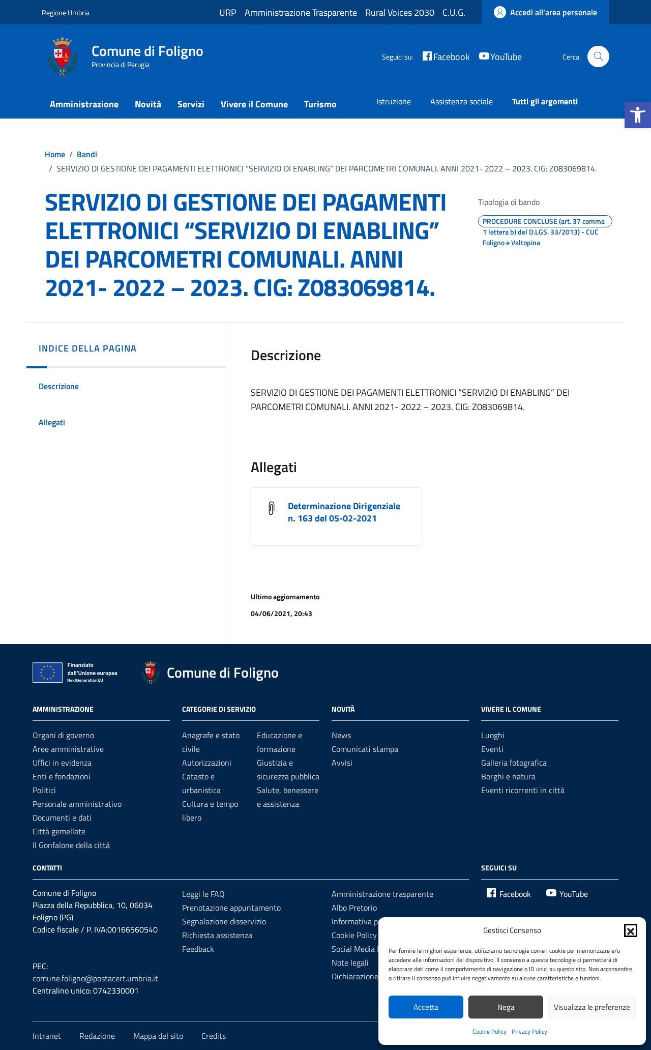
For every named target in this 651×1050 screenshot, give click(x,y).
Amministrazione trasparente (382, 894)
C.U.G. (453, 12)
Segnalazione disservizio (224, 921)
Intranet (47, 1036)
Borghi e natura (508, 776)
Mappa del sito (158, 1036)
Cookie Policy (489, 1031)
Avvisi (342, 762)
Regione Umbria (66, 12)
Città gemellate (59, 831)
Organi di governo (63, 735)
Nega (506, 1007)
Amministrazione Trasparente (301, 12)
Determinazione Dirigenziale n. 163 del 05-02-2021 (344, 512)
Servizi (190, 104)
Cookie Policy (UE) (362, 935)
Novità (148, 104)
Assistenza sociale (461, 101)
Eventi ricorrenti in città (523, 790)
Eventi (492, 749)
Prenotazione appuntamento (231, 907)
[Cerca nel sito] (598, 57)
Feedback (198, 949)
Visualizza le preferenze (592, 1007)
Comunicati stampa (365, 749)
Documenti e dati (62, 817)
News (341, 735)
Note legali (350, 962)
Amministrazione (84, 104)
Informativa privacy (365, 921)
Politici (44, 790)
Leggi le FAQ (203, 894)
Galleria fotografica (514, 762)
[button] (638, 115)
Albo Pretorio (354, 907)
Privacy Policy (529, 1031)
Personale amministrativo (77, 804)
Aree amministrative (68, 749)
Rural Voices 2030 (399, 12)
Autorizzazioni (206, 762)
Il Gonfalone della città (71, 845)
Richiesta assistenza (217, 935)
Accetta (425, 1007)
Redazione (97, 1036)
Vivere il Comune (254, 104)
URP (227, 12)
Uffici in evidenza (62, 762)
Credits (213, 1036)
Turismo (320, 104)
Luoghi (493, 735)
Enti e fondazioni (62, 776)
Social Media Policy (364, 949)
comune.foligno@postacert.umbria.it (95, 978)
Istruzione (393, 101)
